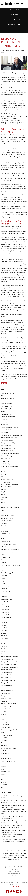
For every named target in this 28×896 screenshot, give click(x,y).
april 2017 (4, 497)
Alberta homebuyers (7, 398)
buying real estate (6, 520)
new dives (4, 701)
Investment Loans (6, 602)
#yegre (3, 494)
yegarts (3, 782)
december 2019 (5, 534)
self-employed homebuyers (9, 466)
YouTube (3, 787)
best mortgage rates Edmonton (10, 507)
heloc (3, 578)
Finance (3, 560)
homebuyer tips (6, 422)
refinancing (4, 740)
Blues (3, 513)
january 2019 (5, 612)
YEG (2, 779)
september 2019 (6, 758)
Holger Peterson (6, 581)
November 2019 (6, 709)
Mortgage (4, 654)
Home (3, 583)
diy (2, 536)
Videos (3, 777)
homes (3, 594)
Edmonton (4, 547)
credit (3, 528)
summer (3, 766)
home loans (4, 419)
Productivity (5, 724)
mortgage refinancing (7, 683)
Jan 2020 (3, 604)
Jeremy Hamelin (6, 617)
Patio (2, 719)
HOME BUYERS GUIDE (14, 19)
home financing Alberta (8, 416)
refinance (4, 737)
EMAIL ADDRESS (15, 886)
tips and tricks (5, 771)
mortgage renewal (6, 685)
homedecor (4, 588)
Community (4, 523)
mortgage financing (7, 659)
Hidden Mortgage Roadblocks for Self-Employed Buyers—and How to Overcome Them (14, 811)
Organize (3, 714)
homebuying (5, 424)
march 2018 (4, 638)
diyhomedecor (5, 541)
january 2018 (5, 609)
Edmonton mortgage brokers (9, 552)
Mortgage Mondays (7, 675)
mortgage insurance (7, 669)
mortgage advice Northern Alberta (11, 435)
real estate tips (6, 464)
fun (2, 570)
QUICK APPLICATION (14, 24)
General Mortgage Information (10, 573)
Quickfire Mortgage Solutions (10, 730)
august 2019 (5, 505)
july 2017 (4, 620)
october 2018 (5, 711)
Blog (2, 510)
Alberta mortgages (6, 403)
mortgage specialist (7, 690)
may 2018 (4, 646)
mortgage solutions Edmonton (10, 453)
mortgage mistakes (7, 672)
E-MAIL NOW (14, 14)
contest (3, 526)
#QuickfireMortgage (7, 479)
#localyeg (4, 471)
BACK (4, 383)
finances (3, 562)
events (3, 554)
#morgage (4, 474)
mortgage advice (6, 432)
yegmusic (4, 784)
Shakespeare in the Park (8, 761)
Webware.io (17, 873)
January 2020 (5, 615)
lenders (3, 633)
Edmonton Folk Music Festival (10, 549)
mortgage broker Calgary (8, 448)
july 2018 (4, 622)
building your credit (7, 515)
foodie (3, 568)
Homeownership (6, 591)
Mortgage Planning (7, 677)
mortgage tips (5, 458)
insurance (4, 596)
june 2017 (4, 625)
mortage (3, 651)
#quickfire (4, 477)
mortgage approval (7, 440)
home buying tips (6, 414)
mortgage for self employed (9, 667)
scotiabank (4, 745)
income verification (7, 430)
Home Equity (5, 586)
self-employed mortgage (8, 748)
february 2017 (5, 557)
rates (2, 732)
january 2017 (5, 607)
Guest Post (4, 575)
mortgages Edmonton (7, 696)
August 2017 (5, 502)
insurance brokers (6, 599)
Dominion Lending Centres (9, 544)
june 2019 (4, 630)
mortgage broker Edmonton (9, 656)
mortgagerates (5, 693)
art (2, 499)
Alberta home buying (7, 393)
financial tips (5, 411)
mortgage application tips (9, 437)
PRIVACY (16, 875)
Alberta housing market (8, 401)
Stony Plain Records (7, 764)
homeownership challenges (9, 427)
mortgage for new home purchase (11, 662)
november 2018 (6, 706)
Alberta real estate (7, 406)
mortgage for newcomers (8, 664)
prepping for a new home (9, 722)
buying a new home (7, 518)
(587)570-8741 (14, 9)
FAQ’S (11, 875)
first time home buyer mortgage (11, 565)
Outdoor (3, 717)
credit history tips (7, 409)
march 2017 (4, 635)
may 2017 (4, 643)
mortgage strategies (7, 456)
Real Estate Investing (7, 735)
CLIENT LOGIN (14, 30)
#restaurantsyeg (6, 482)
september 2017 (6, 753)
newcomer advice (6, 461)
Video (3, 774)
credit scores (5, 531)
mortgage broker (6, 445)
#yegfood (4, 489)
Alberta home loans (7, 396)
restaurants (4, 743)
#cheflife (4, 469)
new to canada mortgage (8, 703)
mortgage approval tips (8, 443)
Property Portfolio (6, 727)
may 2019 (4, 649)
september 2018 (6, 756)
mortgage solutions (7, 450)
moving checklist (6, 698)
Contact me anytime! (12, 379)
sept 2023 (4, 750)
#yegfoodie (4, 492)
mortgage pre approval (8, 680)
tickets (3, 769)
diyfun (3, 539)
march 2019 (4, 641)
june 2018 (4, 628)
